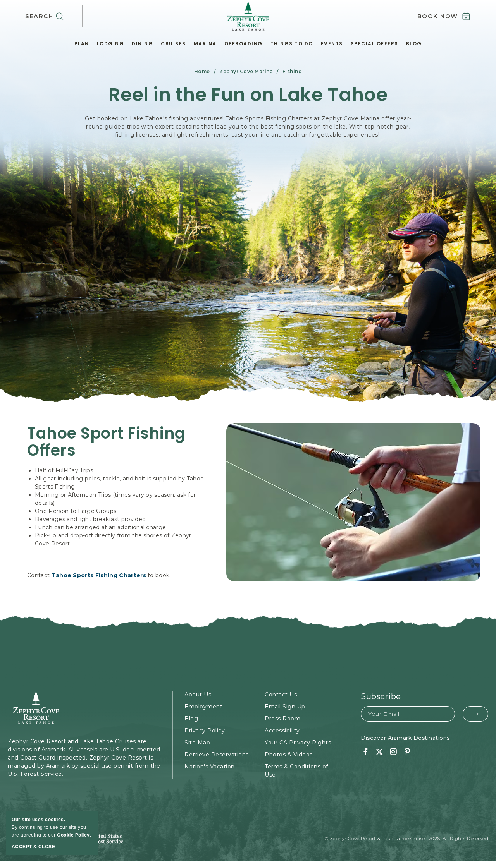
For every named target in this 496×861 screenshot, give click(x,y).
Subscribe (381, 696)
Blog (414, 43)
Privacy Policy (204, 730)
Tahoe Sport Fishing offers (106, 442)
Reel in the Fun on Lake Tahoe (248, 95)
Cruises (173, 43)
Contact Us (281, 694)
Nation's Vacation (209, 766)
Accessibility (282, 730)
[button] (54, 16)
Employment (203, 706)
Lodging (110, 43)
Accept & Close (33, 846)
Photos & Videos (289, 754)
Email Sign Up (285, 706)
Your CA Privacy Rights (298, 742)
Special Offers (374, 43)
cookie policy (73, 835)
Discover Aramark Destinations (405, 737)
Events (332, 43)
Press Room (282, 718)
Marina (205, 43)
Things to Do (291, 43)
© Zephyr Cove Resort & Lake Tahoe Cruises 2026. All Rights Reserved (407, 838)
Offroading (243, 43)
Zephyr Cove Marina (246, 71)
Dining (142, 43)
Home (202, 71)
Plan (81, 43)
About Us (197, 694)
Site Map (197, 742)
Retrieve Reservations (216, 754)
